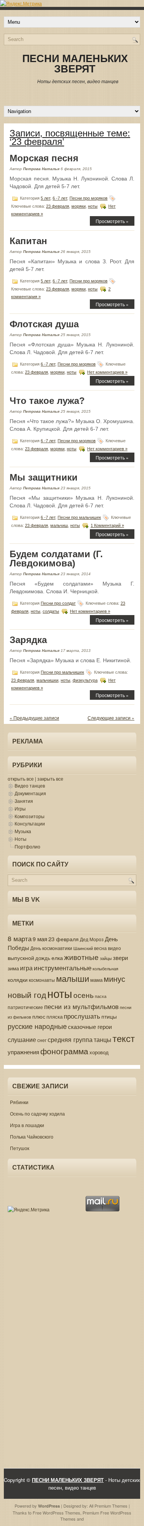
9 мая (40, 939)
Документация (30, 793)
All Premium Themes (108, 1506)
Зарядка (28, 640)
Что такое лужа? (47, 400)
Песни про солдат (58, 603)
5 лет (45, 198)
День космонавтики (51, 948)
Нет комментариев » (107, 372)
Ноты (20, 838)
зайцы (106, 958)
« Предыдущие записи (34, 717)
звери (120, 957)
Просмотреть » (112, 221)
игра (26, 967)
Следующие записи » (111, 717)
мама (96, 979)
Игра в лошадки (27, 1125)
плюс (38, 1016)
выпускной (21, 958)
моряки (78, 206)
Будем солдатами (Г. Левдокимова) (56, 558)
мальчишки (47, 680)
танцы (102, 1039)
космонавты (42, 980)
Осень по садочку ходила (37, 1113)
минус (114, 978)
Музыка (23, 831)
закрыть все (50, 778)
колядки (18, 979)
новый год (27, 994)
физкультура (85, 680)
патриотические (25, 1007)
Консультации (30, 823)
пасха (100, 996)
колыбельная (105, 968)
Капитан (28, 241)
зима (13, 968)
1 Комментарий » (107, 525)
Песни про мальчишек (79, 517)
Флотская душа (44, 324)
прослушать (82, 1016)
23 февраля (57, 206)
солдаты (51, 611)
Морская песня (44, 158)
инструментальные (62, 967)
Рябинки (19, 1102)
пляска (54, 1016)
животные (81, 957)
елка (57, 958)
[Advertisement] (31, 1342)
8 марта (19, 938)
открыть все (21, 778)
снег (41, 1040)
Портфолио (27, 846)
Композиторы (30, 816)
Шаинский (83, 948)
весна (100, 948)
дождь (42, 958)
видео (114, 948)
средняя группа (70, 1039)
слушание (22, 1039)
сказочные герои (90, 1026)
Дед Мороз (92, 939)
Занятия (24, 800)
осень (83, 994)
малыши (72, 978)
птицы (109, 1016)
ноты (93, 206)
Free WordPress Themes (56, 1513)
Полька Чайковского (31, 1136)
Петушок (19, 1148)
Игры (20, 808)
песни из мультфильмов (81, 1006)
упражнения (23, 1052)
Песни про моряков (89, 198)
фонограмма (64, 1051)
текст (124, 1038)
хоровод (99, 1052)
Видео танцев (30, 785)
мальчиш (59, 525)
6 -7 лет (60, 198)
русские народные (37, 1026)
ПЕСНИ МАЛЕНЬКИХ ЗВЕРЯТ (75, 64)
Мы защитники (44, 477)
